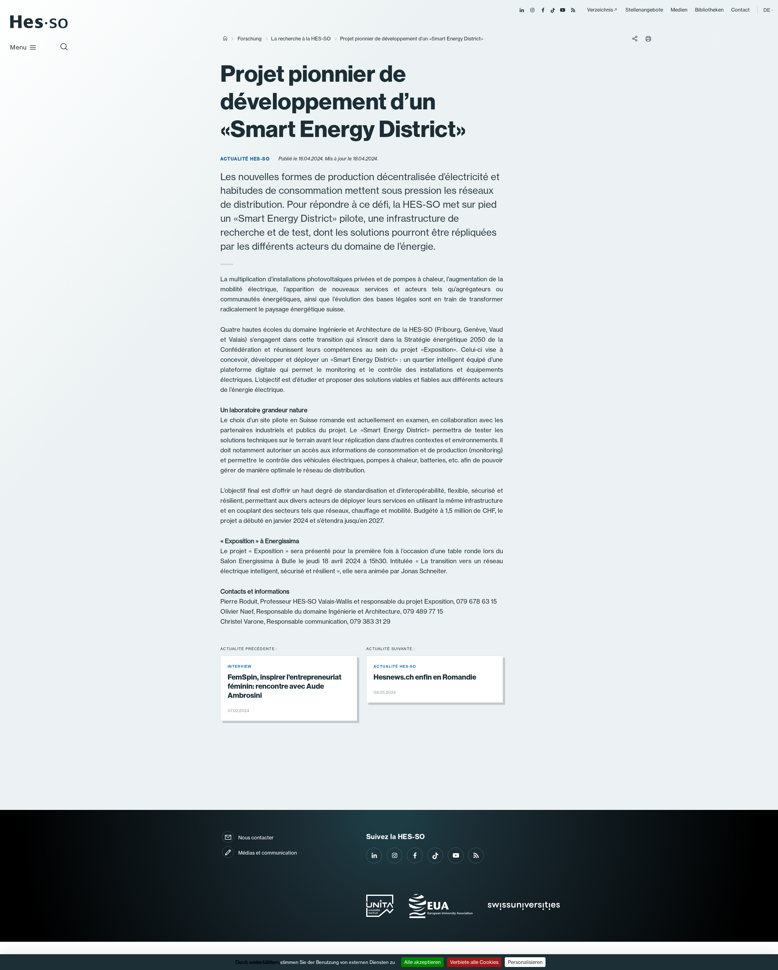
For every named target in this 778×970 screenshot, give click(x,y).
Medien (679, 10)
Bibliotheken (709, 10)
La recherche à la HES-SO (301, 39)
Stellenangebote (644, 10)
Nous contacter (256, 837)
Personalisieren (525, 962)
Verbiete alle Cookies (474, 962)
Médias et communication (267, 852)
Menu (18, 47)
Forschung (250, 39)
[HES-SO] (39, 27)
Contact (740, 10)
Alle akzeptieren (422, 962)
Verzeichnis (600, 10)
